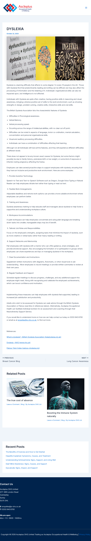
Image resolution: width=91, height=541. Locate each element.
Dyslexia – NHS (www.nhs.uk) (18, 343)
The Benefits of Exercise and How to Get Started (25, 452)
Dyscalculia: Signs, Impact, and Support (22, 468)
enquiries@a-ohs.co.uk (27, 320)
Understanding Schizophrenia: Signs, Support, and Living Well (31, 460)
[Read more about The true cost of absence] (25, 387)
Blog (22, 404)
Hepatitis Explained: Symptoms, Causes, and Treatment (28, 456)
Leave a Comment (13, 404)
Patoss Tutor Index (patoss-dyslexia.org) (23, 348)
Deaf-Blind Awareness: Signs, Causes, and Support (26, 464)
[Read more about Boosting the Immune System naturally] (65, 394)
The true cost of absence (20, 400)
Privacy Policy (84, 534)
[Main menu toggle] (86, 7)
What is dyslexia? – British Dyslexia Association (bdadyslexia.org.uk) (34, 337)
